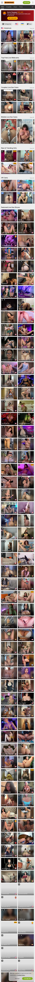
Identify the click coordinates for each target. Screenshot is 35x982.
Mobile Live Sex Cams (9, 117)
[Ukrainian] (22, 24)
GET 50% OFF (12, 18)
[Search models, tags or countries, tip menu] (32, 7)
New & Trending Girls (9, 148)
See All (32, 28)
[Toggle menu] (2, 2)
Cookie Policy (21, 975)
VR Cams (4, 178)
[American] (16, 24)
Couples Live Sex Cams (9, 87)
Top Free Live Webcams (10, 58)
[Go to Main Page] (11, 2)
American (7, 28)
